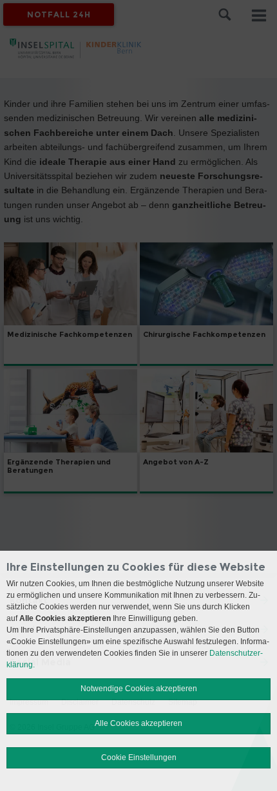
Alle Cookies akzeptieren (138, 723)
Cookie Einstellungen (139, 757)
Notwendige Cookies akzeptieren (139, 688)
